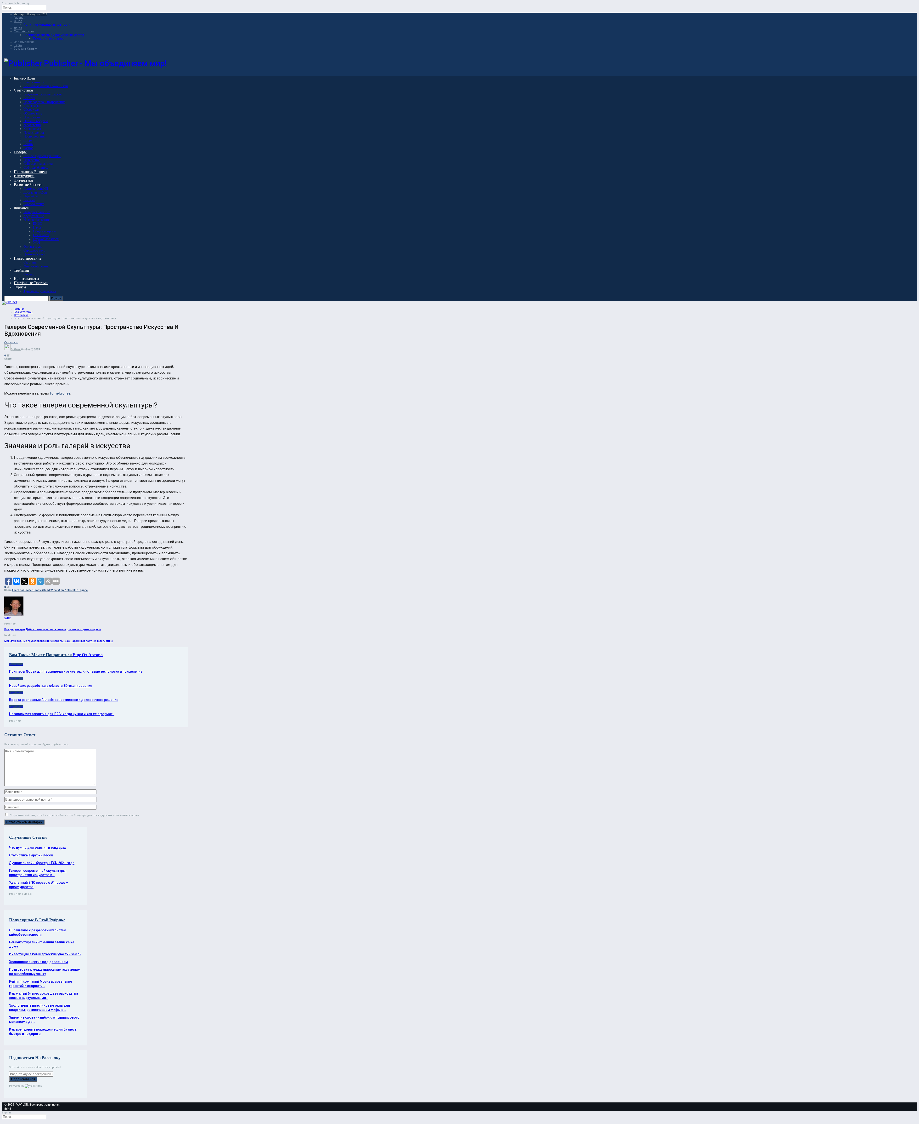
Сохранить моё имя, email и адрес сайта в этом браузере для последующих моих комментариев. (75, 815)
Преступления (33, 132)
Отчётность (41, 235)
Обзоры (20, 152)
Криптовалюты (26, 278)
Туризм (20, 287)
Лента (18, 28)
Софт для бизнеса (35, 167)
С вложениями (34, 82)
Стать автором (24, 31)
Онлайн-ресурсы (35, 121)
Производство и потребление (44, 102)
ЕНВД (37, 223)
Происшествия (34, 136)
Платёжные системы (31, 283)
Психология (31, 117)
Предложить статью (48, 38)
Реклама (29, 200)
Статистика (23, 90)
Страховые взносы (46, 239)
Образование (32, 113)
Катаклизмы (32, 129)
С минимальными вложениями (45, 86)
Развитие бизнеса (28, 185)
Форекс (28, 274)
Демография (32, 106)
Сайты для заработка (38, 164)
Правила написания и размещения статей (53, 35)
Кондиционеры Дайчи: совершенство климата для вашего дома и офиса (52, 629)
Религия (29, 98)
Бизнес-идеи (24, 78)
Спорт (27, 140)
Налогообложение (36, 220)
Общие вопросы (44, 231)
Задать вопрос (24, 42)
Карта (18, 45)
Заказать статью (25, 48)
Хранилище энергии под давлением (38, 962)
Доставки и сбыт (35, 192)
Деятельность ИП (35, 188)
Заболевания (32, 125)
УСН (36, 243)
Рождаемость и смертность (42, 94)
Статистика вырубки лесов (31, 855)
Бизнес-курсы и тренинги (42, 156)
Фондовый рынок (36, 266)
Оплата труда (32, 246)
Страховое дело (34, 250)
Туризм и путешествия (39, 291)
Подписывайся (23, 1079)
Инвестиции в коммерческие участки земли (45, 954)
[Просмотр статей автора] (13, 614)
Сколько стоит (33, 204)
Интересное (31, 160)
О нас (18, 21)
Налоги (38, 227)
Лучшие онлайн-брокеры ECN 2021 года (41, 863)
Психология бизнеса (30, 172)
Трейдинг (22, 270)
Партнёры (30, 196)
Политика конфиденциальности (46, 24)
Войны (28, 144)
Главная (19, 17)
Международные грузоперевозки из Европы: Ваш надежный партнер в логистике (58, 640)
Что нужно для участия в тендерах (37, 847)
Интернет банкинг (36, 212)
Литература (23, 180)
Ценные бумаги (34, 254)
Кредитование (33, 216)
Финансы (21, 208)
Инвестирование (27, 258)
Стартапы (30, 262)
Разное (28, 148)
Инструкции (24, 176)
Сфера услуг (32, 109)
